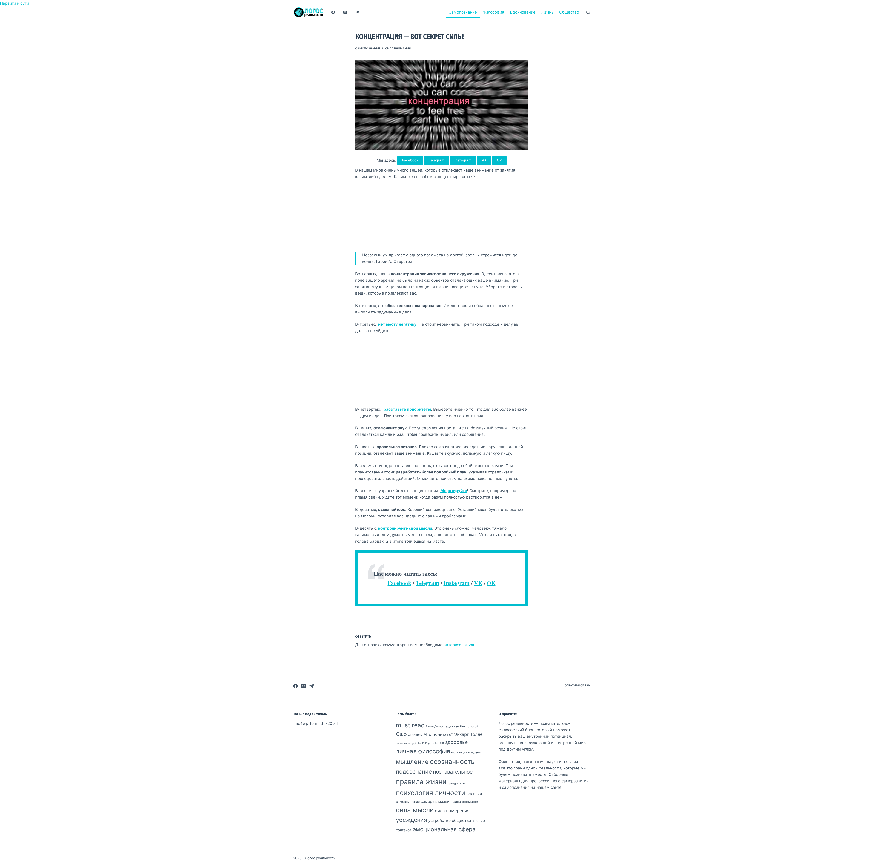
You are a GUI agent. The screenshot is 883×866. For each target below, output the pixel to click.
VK (484, 160)
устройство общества (449, 820)
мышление (412, 761)
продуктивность (459, 783)
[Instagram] (345, 12)
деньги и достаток (428, 742)
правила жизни (421, 782)
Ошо (401, 734)
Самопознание (463, 12)
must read (410, 725)
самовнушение (408, 801)
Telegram (436, 160)
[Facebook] (333, 12)
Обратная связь (577, 685)
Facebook (410, 160)
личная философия (423, 751)
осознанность (452, 761)
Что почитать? (438, 734)
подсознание (414, 771)
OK (499, 160)
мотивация (459, 752)
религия (474, 793)
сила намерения (452, 810)
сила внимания (398, 48)
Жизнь (547, 12)
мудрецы (474, 752)
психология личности (430, 793)
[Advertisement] (441, 218)
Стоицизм (415, 735)
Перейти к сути (14, 3)
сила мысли (415, 810)
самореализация (436, 801)
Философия (493, 12)
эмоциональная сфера (444, 829)
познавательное (453, 772)
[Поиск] (588, 12)
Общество (569, 12)
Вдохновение (523, 12)
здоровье (456, 742)
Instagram (463, 160)
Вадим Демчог (434, 726)
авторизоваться (459, 644)
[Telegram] (357, 12)
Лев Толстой (469, 726)
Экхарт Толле (468, 734)
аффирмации (403, 743)
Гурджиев (451, 726)
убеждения (411, 819)
